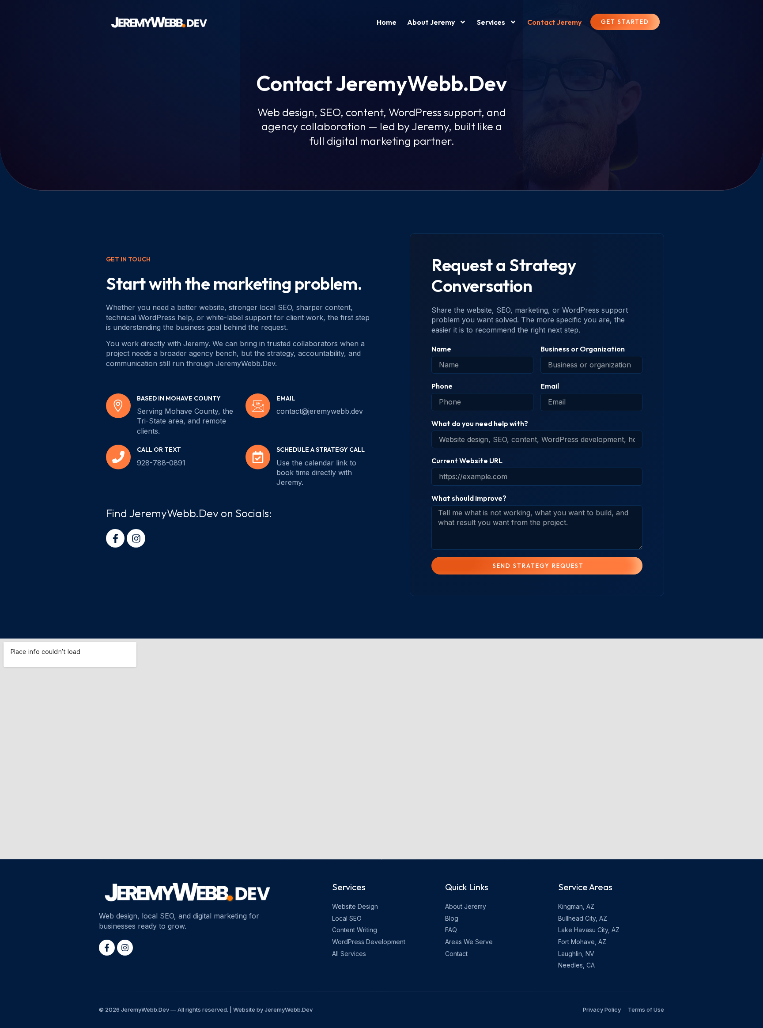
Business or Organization (582, 348)
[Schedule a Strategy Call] (258, 457)
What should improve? (468, 498)
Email (549, 386)
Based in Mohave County (179, 398)
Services (491, 22)
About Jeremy (431, 22)
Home (387, 22)
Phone (442, 386)
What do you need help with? (479, 423)
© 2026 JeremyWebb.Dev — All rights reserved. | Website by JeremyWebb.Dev (206, 1009)
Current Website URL (466, 460)
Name (441, 348)
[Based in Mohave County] (118, 405)
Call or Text (159, 450)
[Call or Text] (118, 457)
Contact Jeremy (554, 22)
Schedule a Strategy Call (320, 450)
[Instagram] (136, 538)
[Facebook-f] (115, 538)
